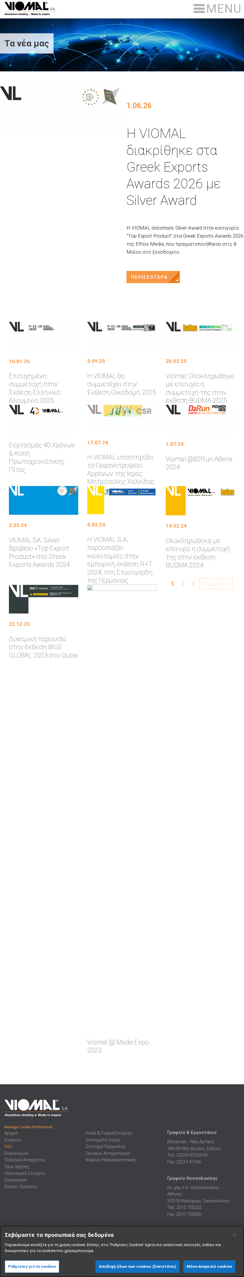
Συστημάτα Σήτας (103, 1140)
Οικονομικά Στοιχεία (24, 1173)
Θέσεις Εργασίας (20, 1186)
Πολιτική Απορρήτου (24, 1160)
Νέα (8, 1146)
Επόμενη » (215, 583)
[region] (122, 1251)
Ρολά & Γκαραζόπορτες (109, 1133)
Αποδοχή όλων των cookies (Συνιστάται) (137, 1266)
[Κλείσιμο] (234, 1235)
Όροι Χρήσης (17, 1166)
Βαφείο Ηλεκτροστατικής (111, 1160)
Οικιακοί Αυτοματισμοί (108, 1153)
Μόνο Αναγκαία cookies (209, 1266)
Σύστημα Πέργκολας (106, 1146)
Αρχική (11, 1133)
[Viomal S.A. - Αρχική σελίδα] (39, 7)
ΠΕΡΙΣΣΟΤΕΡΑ (149, 277)
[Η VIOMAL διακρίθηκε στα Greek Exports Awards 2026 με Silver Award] (61, 111)
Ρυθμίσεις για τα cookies (32, 1266)
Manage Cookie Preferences (28, 1127)
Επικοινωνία (16, 1153)
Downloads (15, 1180)
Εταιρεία (12, 1140)
